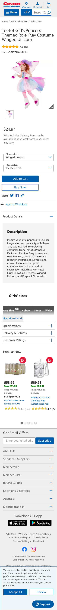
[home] (12, 4)
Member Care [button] (12, 475)
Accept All (15, 592)
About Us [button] (9, 451)
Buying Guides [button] (12, 483)
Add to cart (20, 178)
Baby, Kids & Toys (19, 21)
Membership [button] (11, 467)
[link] (12, 195)
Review (41, 592)
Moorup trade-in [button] (13, 507)
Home (5, 21)
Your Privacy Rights (20, 537)
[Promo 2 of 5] (25, 423)
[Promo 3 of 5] (28, 423)
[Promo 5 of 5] (35, 423)
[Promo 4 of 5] (32, 423)
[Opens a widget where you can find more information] (43, 604)
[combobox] (26, 12)
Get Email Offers (15, 433)
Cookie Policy (40, 537)
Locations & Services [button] (16, 491)
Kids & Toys (36, 21)
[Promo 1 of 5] (21, 423)
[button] (49, 12)
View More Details (13, 318)
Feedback (38, 541)
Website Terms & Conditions (34, 534)
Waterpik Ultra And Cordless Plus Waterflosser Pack (40, 400)
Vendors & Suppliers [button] (16, 459)
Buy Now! (20, 187)
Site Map (11, 534)
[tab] (28, 451)
